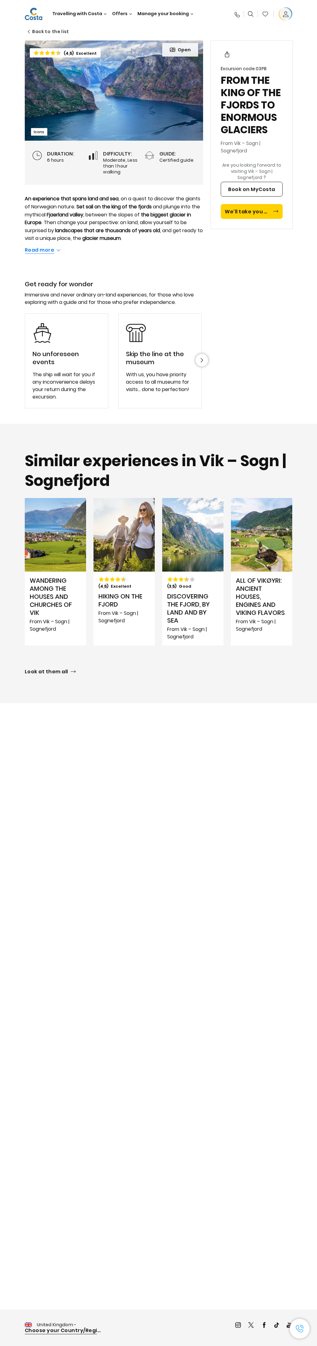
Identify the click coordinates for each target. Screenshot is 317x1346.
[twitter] (251, 1325)
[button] (265, 14)
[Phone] (236, 13)
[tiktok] (276, 1325)
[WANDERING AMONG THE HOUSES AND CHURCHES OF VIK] (55, 571)
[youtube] (289, 1325)
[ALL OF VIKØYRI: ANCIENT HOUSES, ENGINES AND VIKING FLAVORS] (261, 571)
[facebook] (264, 1325)
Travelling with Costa (77, 14)
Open (184, 50)
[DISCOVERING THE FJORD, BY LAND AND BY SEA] (193, 571)
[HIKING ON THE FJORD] (124, 571)
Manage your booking (163, 14)
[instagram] (238, 1325)
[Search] (250, 13)
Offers (120, 14)
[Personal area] (285, 14)
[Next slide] (202, 360)
